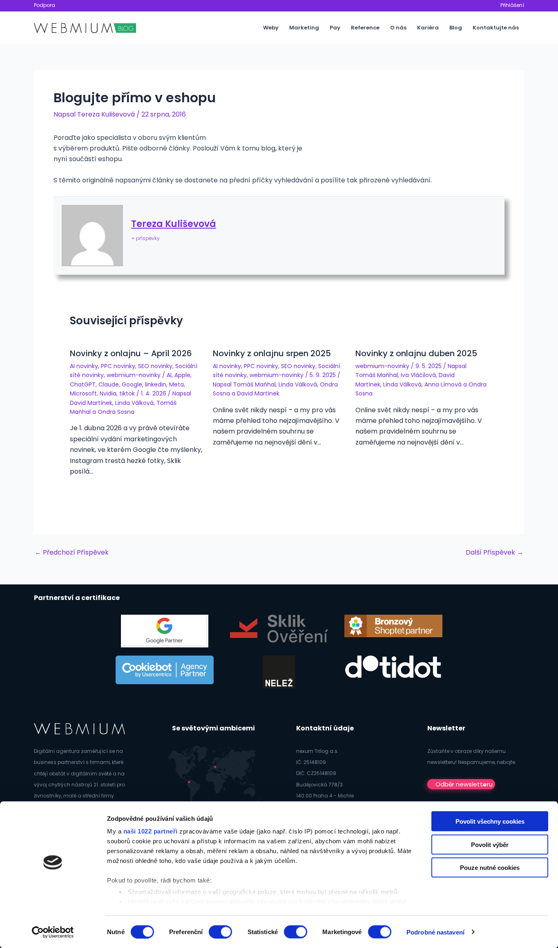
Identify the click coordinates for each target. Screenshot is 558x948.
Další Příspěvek (494, 552)
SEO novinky (155, 366)
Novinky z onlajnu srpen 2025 (272, 353)
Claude (108, 384)
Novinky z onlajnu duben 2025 (416, 353)
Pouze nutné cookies (490, 867)
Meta (176, 384)
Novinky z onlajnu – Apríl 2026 (131, 353)
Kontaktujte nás (496, 27)
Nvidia (108, 393)
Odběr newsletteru (464, 784)
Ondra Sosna (116, 412)
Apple (182, 375)
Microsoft (83, 393)
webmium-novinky (134, 375)
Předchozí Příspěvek (72, 552)
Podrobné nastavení (435, 931)
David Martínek (91, 403)
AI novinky (84, 366)
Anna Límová (443, 384)
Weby (271, 27)
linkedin (155, 384)
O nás (398, 27)
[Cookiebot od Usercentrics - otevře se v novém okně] (53, 932)
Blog (455, 27)
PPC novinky (118, 366)
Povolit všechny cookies (490, 821)
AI (169, 375)
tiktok (127, 393)
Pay (335, 27)
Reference (365, 27)
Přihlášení (512, 5)
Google (132, 384)
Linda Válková (134, 403)
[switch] (220, 931)
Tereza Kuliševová (173, 224)
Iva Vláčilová (418, 375)
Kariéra (428, 27)
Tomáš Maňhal (254, 384)
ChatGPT (83, 384)
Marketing (304, 27)
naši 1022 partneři (150, 831)
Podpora (44, 5)
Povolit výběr (490, 844)
